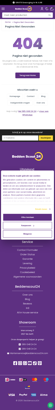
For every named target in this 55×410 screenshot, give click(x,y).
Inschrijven (46, 138)
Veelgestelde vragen (20, 103)
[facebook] (15, 362)
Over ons (40, 103)
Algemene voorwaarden (27, 276)
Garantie (28, 259)
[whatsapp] (25, 362)
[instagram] (20, 362)
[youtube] (30, 362)
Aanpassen (26, 225)
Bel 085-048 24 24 (27, 111)
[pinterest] (40, 362)
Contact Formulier (27, 250)
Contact (31, 96)
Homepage (15, 96)
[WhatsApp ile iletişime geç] (50, 405)
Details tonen (41, 209)
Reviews (27, 303)
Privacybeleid (27, 268)
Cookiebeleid (27, 272)
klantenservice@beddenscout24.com (29, 353)
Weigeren (27, 234)
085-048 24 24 (29, 344)
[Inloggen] (41, 8)
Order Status (27, 254)
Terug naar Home (27, 75)
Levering (27, 263)
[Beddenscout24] (23, 8)
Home (8, 22)
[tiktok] (34, 363)
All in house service (27, 312)
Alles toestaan (27, 217)
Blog (43, 96)
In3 (27, 308)
